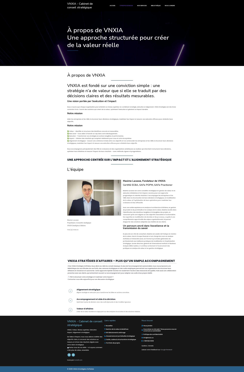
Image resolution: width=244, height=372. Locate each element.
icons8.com (78, 360)
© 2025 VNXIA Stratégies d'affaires (80, 369)
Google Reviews (166, 350)
